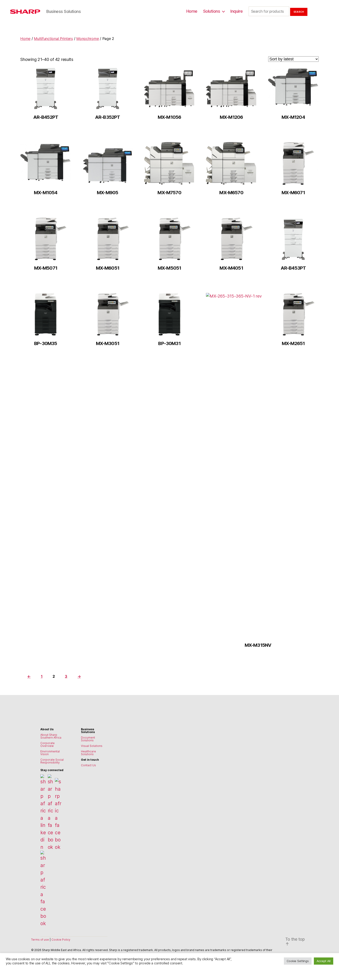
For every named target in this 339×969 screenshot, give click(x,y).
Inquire (236, 11)
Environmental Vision (50, 753)
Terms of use (40, 939)
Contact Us (88, 765)
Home (191, 11)
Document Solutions (88, 739)
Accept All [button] (323, 961)
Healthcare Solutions (88, 753)
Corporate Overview (47, 744)
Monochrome (87, 38)
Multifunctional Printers (53, 38)
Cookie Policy (60, 939)
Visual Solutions (91, 746)
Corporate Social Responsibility (52, 761)
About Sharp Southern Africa (50, 736)
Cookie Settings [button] (298, 961)
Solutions (211, 11)
